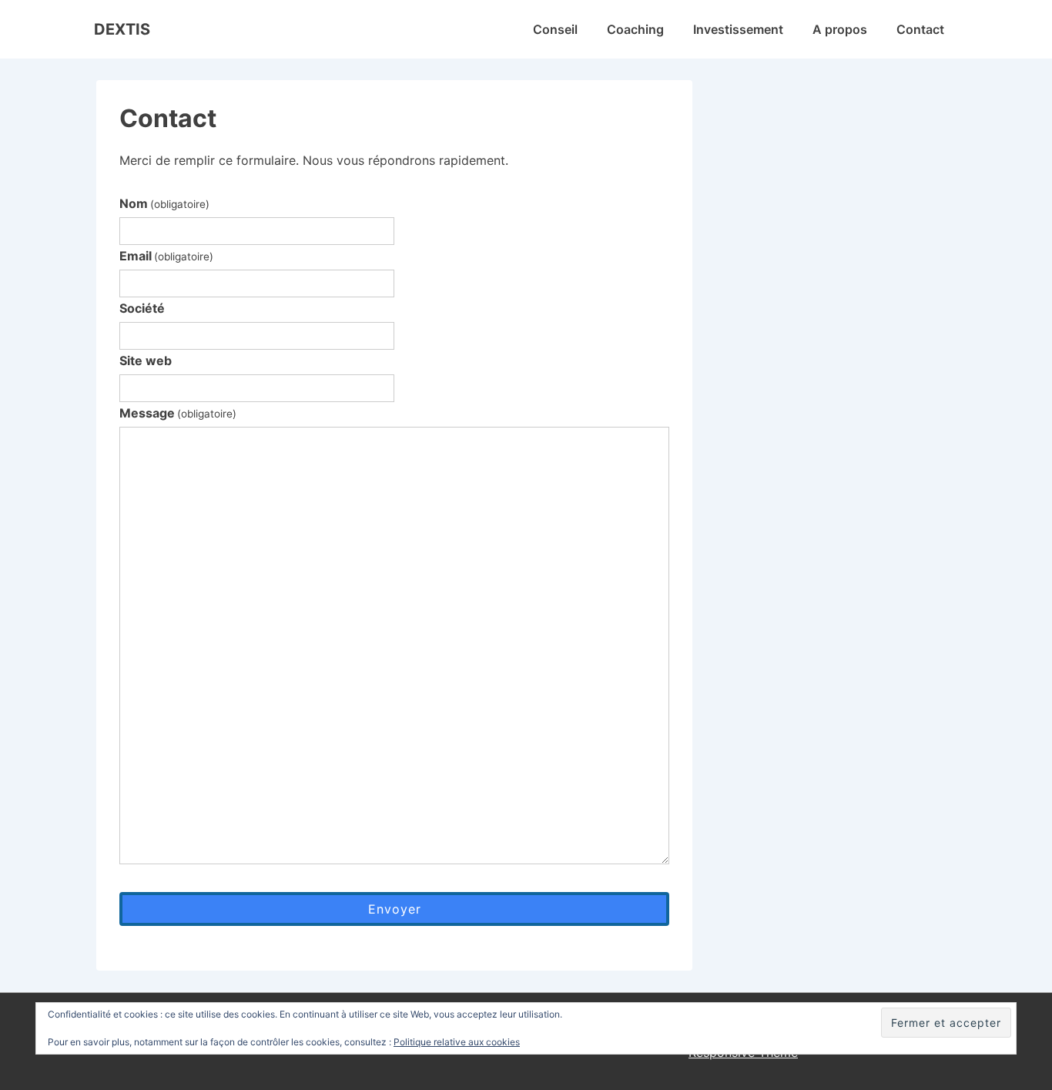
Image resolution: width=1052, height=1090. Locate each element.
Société (142, 308)
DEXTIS (122, 29)
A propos (839, 29)
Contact (920, 29)
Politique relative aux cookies (457, 1042)
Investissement (738, 29)
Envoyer (394, 909)
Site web (145, 360)
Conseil (555, 29)
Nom (164, 203)
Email (166, 255)
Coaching (635, 29)
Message (177, 413)
